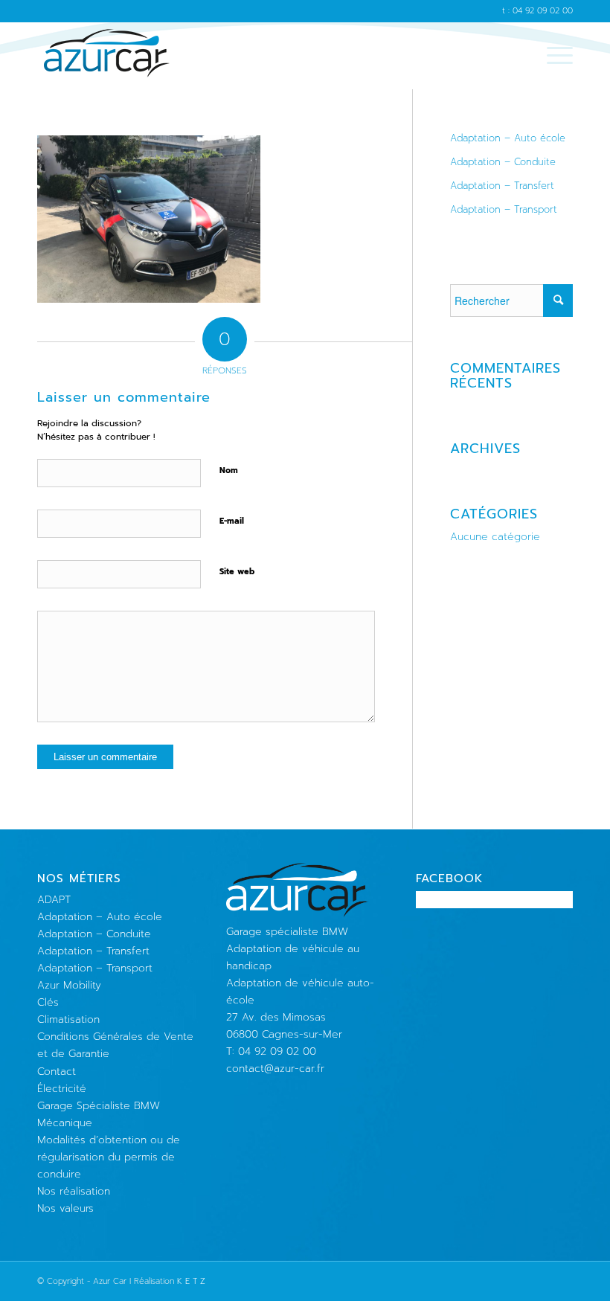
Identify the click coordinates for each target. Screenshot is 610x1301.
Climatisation (68, 1019)
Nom (228, 470)
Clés (48, 1002)
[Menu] (552, 55)
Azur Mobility (69, 985)
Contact (56, 1071)
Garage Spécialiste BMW (98, 1106)
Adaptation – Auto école (507, 138)
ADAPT (54, 900)
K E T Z (191, 1281)
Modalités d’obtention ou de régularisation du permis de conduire (108, 1157)
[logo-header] (106, 55)
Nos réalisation (73, 1191)
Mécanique (64, 1123)
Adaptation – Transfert (502, 186)
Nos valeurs (65, 1208)
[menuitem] (552, 55)
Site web (236, 571)
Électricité (61, 1088)
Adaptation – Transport (503, 209)
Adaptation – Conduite (503, 162)
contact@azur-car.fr (275, 1068)
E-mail (231, 521)
